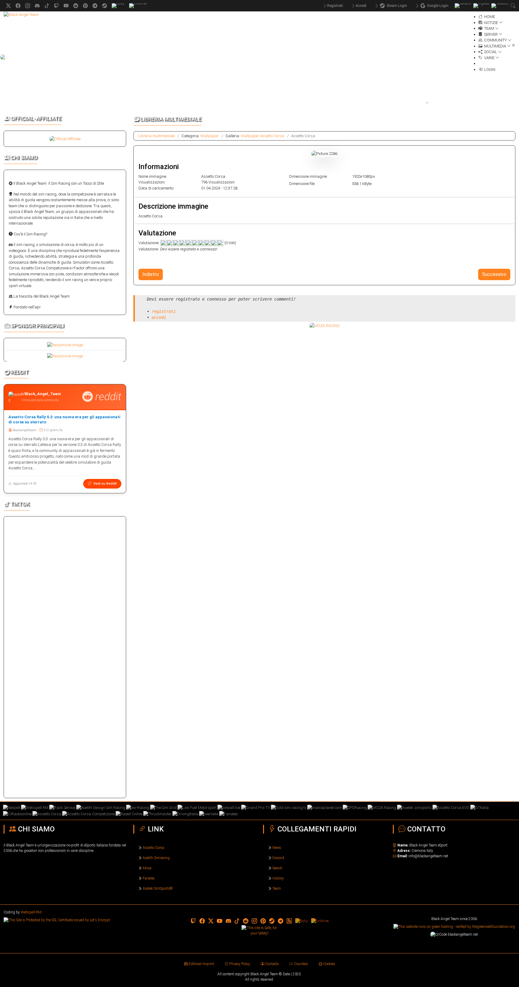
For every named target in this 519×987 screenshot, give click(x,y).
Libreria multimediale (156, 136)
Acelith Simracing (156, 858)
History (278, 878)
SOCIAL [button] (490, 52)
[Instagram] (27, 5)
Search (277, 868)
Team (276, 888)
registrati (164, 311)
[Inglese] (481, 5)
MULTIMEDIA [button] (494, 46)
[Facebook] (18, 5)
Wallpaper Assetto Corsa (262, 136)
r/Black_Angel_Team (41, 394)
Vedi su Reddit (105, 484)
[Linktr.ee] (138, 5)
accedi (159, 317)
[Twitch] (56, 5)
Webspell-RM (31, 912)
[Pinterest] (85, 5)
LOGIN (488, 69)
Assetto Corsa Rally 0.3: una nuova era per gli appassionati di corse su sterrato (64, 419)
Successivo (494, 274)
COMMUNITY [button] (495, 40)
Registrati (335, 6)
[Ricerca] (513, 5)
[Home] (21, 14)
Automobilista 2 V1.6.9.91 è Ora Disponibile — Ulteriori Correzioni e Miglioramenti (304, 102)
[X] (8, 5)
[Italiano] (462, 5)
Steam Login (396, 6)
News (276, 848)
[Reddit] (75, 5)
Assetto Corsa (153, 848)
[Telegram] (95, 5)
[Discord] (37, 5)
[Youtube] (66, 5)
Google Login (436, 6)
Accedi (361, 6)
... (43, 307)
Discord (278, 858)
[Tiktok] (46, 5)
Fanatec (149, 878)
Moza (147, 868)
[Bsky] (118, 5)
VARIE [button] (488, 58)
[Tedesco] (500, 5)
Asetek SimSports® (158, 888)
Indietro (150, 274)
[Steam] (104, 5)
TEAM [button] (488, 28)
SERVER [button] (490, 34)
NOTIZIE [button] (490, 22)
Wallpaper (209, 136)
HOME (489, 16)
